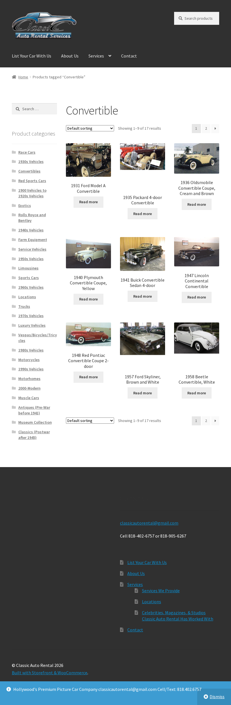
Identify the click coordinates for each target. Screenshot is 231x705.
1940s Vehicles (31, 230)
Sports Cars (28, 277)
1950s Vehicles (31, 258)
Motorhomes (29, 378)
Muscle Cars (28, 397)
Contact (129, 56)
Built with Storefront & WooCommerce (49, 672)
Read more (88, 201)
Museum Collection (35, 422)
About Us (70, 56)
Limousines (28, 268)
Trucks (24, 306)
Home (23, 76)
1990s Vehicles (31, 369)
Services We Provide (161, 590)
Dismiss (217, 696)
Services (96, 56)
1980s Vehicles (31, 350)
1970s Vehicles (31, 315)
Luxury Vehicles (32, 325)
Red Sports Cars (32, 180)
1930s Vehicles (31, 161)
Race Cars (26, 152)
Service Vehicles (32, 249)
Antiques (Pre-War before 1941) (34, 410)
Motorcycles (29, 359)
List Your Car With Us (31, 56)
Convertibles (29, 171)
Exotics (24, 205)
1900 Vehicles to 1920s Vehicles (32, 193)
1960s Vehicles (31, 287)
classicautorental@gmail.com (149, 523)
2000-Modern (29, 388)
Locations (27, 296)
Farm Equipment (32, 239)
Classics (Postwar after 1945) (34, 434)
